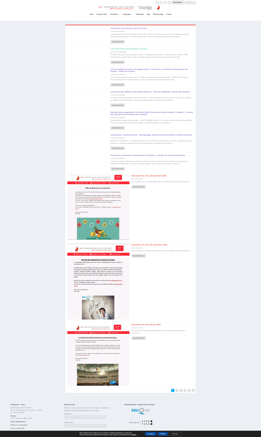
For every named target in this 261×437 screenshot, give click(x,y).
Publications (140, 14)
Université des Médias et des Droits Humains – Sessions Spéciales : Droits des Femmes (150, 92)
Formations (114, 14)
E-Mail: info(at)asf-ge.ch (18, 421)
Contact (169, 14)
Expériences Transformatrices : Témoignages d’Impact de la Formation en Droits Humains (151, 135)
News (141, 179)
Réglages (175, 434)
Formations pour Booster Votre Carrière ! (129, 28)
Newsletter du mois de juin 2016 (146, 325)
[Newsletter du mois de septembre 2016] (98, 281)
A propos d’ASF (102, 14)
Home (92, 14)
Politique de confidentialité (18, 425)
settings (133, 435)
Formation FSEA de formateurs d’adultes (129, 49)
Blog (148, 14)
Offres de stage (158, 14)
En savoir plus (118, 42)
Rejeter (162, 434)
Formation (122, 31)
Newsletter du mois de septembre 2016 (149, 245)
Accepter (151, 434)
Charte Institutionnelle (17, 428)
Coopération (127, 14)
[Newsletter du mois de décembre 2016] (98, 207)
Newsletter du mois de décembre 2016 (149, 176)
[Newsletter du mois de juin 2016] (98, 355)
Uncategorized (123, 52)
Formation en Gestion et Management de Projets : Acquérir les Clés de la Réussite (148, 155)
